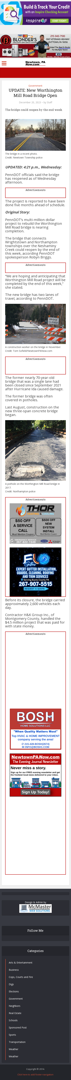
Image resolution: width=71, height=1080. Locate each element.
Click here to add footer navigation (35, 1074)
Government (35, 85)
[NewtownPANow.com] (35, 62)
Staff (49, 102)
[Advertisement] (35, 673)
